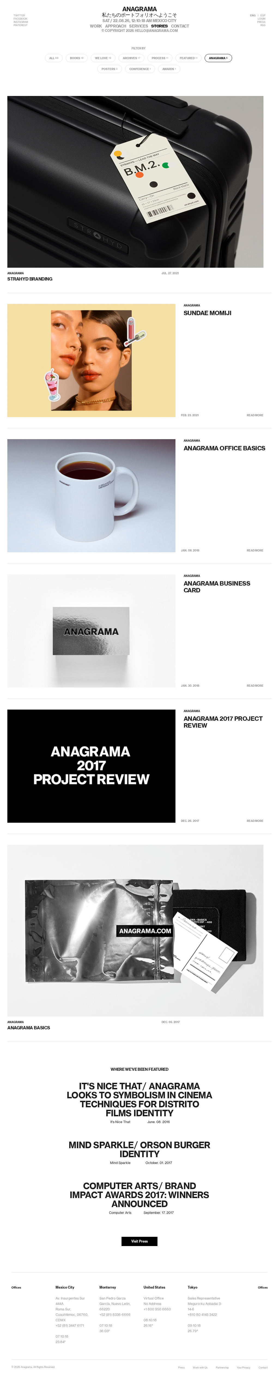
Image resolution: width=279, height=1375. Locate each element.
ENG (253, 15)
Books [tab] (76, 58)
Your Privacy (243, 1368)
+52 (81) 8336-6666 (115, 1314)
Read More (255, 415)
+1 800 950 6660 (157, 1309)
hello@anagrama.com (156, 30)
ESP (262, 15)
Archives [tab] (131, 58)
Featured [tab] (188, 58)
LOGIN (261, 19)
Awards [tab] (169, 69)
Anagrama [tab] (218, 58)
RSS (262, 25)
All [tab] (53, 58)
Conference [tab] (140, 69)
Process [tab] (160, 58)
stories (159, 26)
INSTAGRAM (21, 22)
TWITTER (19, 15)
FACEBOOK (20, 19)
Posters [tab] (110, 69)
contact (180, 26)
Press (181, 1368)
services (138, 26)
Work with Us (200, 1368)
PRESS (261, 22)
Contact (263, 1368)
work (96, 26)
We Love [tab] (103, 58)
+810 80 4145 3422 (202, 1314)
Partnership (222, 1368)
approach (115, 26)
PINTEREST (21, 25)
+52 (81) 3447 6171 (70, 1325)
